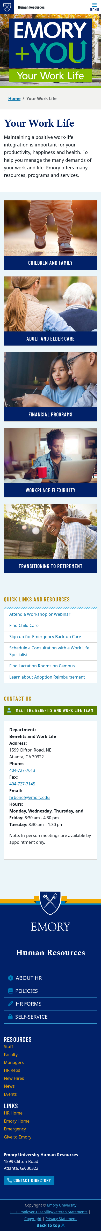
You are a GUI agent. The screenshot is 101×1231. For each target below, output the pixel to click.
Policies (26, 991)
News (9, 1086)
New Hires (14, 1078)
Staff (8, 1047)
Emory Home (17, 1121)
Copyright (32, 1219)
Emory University (61, 1205)
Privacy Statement (61, 1219)
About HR (28, 978)
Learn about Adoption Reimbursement (47, 677)
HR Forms (28, 1004)
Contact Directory (31, 1180)
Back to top (49, 1225)
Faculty (11, 1055)
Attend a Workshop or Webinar (39, 614)
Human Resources (31, 7)
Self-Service (31, 1017)
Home (14, 99)
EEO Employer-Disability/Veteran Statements (49, 1212)
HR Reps (12, 1070)
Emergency (15, 1129)
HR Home (13, 1113)
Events (10, 1094)
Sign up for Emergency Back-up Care (45, 637)
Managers (14, 1063)
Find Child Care (24, 626)
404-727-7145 (22, 784)
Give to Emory (17, 1137)
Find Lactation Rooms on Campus (42, 666)
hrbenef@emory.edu (29, 798)
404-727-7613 (22, 770)
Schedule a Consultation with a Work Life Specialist (49, 651)
